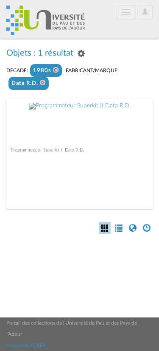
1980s (43, 70)
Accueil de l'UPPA (26, 345)
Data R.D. (25, 83)
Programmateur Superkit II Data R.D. (47, 150)
